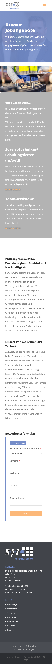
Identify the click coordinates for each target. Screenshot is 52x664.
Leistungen (12, 608)
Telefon (13, 485)
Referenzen (12, 621)
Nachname (15, 473)
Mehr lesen (13, 189)
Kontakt (10, 630)
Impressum (17, 646)
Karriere (11, 625)
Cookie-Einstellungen (24, 649)
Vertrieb (11, 613)
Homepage (12, 604)
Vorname (15, 460)
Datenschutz (32, 646)
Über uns (11, 617)
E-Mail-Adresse (17, 498)
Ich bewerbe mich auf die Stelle (25, 448)
